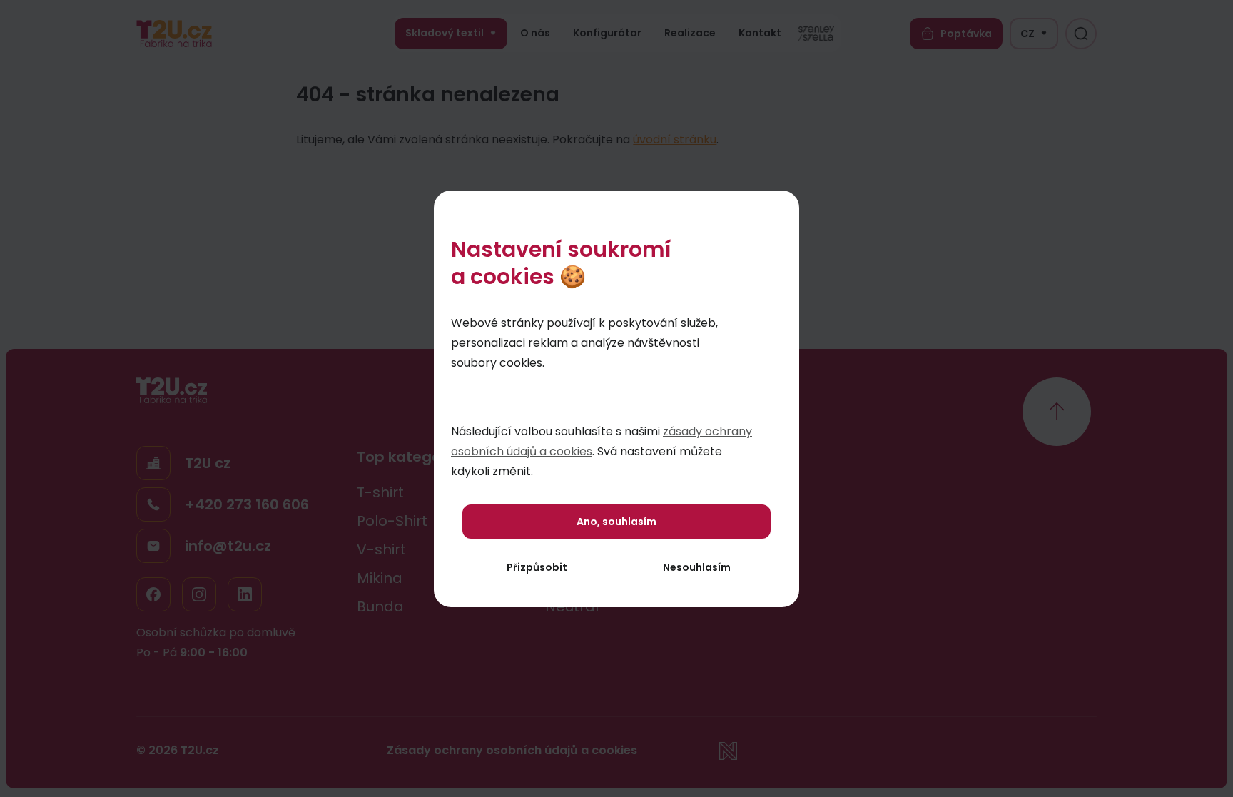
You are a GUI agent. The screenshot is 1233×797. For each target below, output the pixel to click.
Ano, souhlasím (616, 521)
